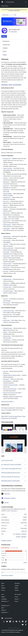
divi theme (18, 536)
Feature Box (6, 182)
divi (14, 534)
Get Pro (10, 84)
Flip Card (5, 259)
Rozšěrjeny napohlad (6, 540)
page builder (23, 536)
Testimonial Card (7, 279)
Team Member (6, 340)
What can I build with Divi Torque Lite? (10, 476)
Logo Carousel (6, 240)
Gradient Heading (7, 193)
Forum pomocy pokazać (7, 575)
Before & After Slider (8, 248)
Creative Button (7, 224)
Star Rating (13, 388)
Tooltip (5, 216)
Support (3, 596)
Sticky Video (6, 267)
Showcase (17, 583)
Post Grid (5, 371)
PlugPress (6, 502)
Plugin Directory (4, 5)
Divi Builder (9, 410)
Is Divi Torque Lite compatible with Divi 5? (11, 468)
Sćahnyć (4, 36)
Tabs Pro (5, 164)
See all (25, 562)
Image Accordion (7, 263)
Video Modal (6, 255)
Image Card (6, 185)
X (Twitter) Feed (7, 287)
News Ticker (6, 213)
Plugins (16, 588)
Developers (4, 599)
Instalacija (5, 48)
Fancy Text (6, 201)
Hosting (3, 588)
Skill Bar (5, 332)
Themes (16, 585)
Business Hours (7, 336)
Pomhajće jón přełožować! (14, 10)
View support (14, 510)
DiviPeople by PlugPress (10, 498)
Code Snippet (6, 228)
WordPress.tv (5, 601)
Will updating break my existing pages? (10, 480)
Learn (2, 594)
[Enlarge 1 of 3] (11, 426)
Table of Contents (7, 168)
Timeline (5, 385)
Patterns (17, 590)
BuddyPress (4, 612)
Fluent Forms (14, 392)
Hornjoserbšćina (8, 618)
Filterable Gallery (7, 375)
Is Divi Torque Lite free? (7, 460)
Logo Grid (5, 244)
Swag (17, 601)
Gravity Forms (6, 392)
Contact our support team (14, 416)
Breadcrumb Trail (7, 314)
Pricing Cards (6, 388)
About (2, 583)
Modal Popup (6, 320)
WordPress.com (5, 605)
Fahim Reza (14, 31)
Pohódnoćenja (6, 44)
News (2, 585)
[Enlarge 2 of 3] (25, 426)
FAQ (4, 174)
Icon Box (5, 178)
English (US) (24, 531)
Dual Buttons (6, 189)
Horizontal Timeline (13, 385)
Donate (17, 599)
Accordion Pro (6, 158)
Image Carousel (7, 236)
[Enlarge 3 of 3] (25, 436)
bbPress (4, 610)
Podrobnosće (6, 41)
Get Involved (18, 594)
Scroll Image (6, 252)
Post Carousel (6, 302)
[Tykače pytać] (15, 15)
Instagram (16, 396)
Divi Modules (23, 534)
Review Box (6, 283)
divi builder (18, 534)
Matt (3, 607)
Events (16, 596)
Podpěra (5, 54)
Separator (5, 209)
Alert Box (5, 205)
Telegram (11, 396)
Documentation (17, 84)
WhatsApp (5, 396)
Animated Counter (7, 328)
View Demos (4, 84)
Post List (5, 298)
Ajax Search (6, 379)
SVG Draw (5, 271)
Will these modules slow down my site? (10, 472)
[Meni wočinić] (26, 2)
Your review (4, 562)
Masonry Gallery (16, 375)
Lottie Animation (7, 381)
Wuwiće (4, 51)
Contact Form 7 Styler (8, 310)
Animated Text (6, 197)
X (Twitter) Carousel (8, 291)
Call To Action (6, 220)
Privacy (3, 590)
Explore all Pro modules (7, 401)
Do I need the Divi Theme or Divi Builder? (11, 464)
